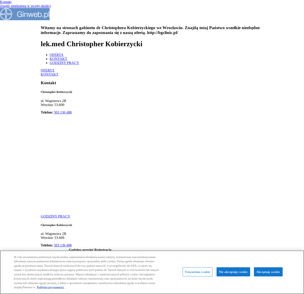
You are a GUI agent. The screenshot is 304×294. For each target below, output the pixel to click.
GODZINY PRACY (64, 63)
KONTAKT (58, 59)
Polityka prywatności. (50, 287)
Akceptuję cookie (268, 272)
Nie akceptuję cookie (233, 272)
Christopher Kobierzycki (56, 92)
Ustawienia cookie (197, 272)
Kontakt (5, 2)
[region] (152, 272)
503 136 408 (63, 112)
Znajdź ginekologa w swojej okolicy (25, 6)
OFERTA (56, 55)
